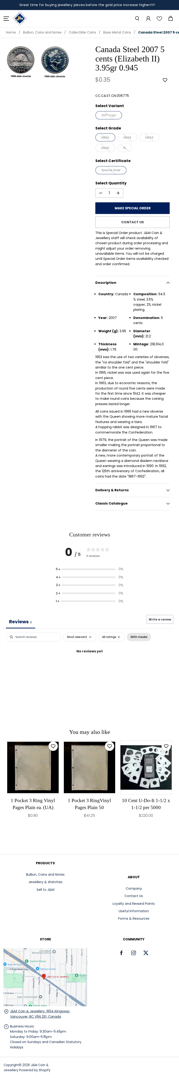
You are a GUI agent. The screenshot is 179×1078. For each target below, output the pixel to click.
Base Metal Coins (117, 32)
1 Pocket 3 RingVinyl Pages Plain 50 (89, 804)
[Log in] (148, 19)
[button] (6, 18)
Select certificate (113, 160)
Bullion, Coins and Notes (42, 32)
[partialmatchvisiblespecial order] (21, 62)
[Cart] (170, 19)
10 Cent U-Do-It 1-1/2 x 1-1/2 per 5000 (146, 804)
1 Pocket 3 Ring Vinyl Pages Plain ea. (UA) (33, 804)
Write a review (160, 619)
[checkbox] (139, 637)
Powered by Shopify (34, 1070)
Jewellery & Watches (45, 882)
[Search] (137, 19)
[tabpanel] (89, 667)
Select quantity (111, 183)
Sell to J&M (45, 889)
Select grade (108, 128)
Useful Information (134, 911)
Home (11, 32)
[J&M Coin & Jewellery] (20, 19)
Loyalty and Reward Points (134, 903)
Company (134, 888)
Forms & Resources (133, 918)
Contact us (132, 222)
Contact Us (133, 896)
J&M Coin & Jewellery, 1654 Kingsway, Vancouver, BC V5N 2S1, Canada (40, 1014)
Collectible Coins (82, 32)
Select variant (109, 105)
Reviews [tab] (20, 621)
